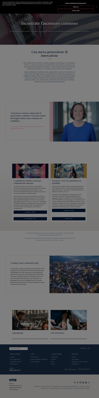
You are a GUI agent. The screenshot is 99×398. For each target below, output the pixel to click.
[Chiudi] (96, 6)
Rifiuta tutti (75, 6)
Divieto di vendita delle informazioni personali (75, 3)
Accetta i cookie (75, 10)
